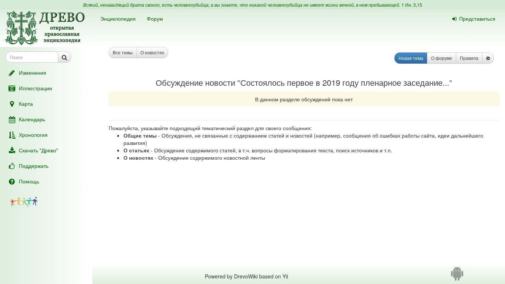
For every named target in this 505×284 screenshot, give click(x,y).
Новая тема (411, 58)
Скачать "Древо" (38, 150)
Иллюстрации (35, 88)
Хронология (33, 134)
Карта (26, 103)
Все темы (123, 52)
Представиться (477, 18)
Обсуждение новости (195, 82)
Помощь (29, 181)
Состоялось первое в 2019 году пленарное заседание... (344, 82)
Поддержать (33, 165)
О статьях (136, 150)
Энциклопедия (118, 18)
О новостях (152, 52)
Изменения (32, 72)
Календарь (32, 119)
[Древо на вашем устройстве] (457, 276)
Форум (155, 18)
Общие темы (140, 135)
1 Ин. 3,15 (411, 4)
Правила (469, 58)
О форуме (441, 58)
